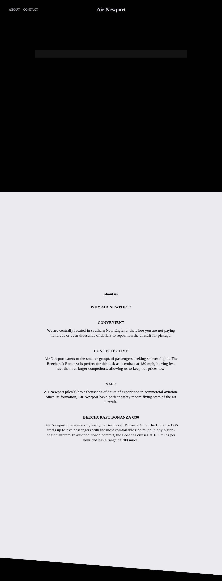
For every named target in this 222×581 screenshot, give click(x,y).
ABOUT (14, 9)
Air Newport (111, 9)
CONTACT (30, 9)
